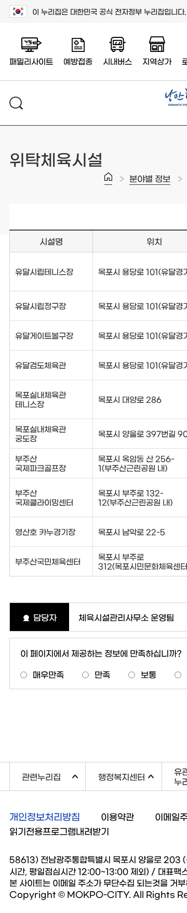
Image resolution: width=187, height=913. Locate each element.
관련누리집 (53, 775)
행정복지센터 (129, 775)
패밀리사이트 (31, 61)
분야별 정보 (149, 178)
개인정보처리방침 (44, 816)
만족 (102, 674)
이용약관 (117, 816)
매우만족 (48, 674)
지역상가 (156, 61)
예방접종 (77, 61)
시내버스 (117, 61)
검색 (16, 103)
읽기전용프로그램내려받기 (59, 830)
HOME (108, 178)
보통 (148, 674)
